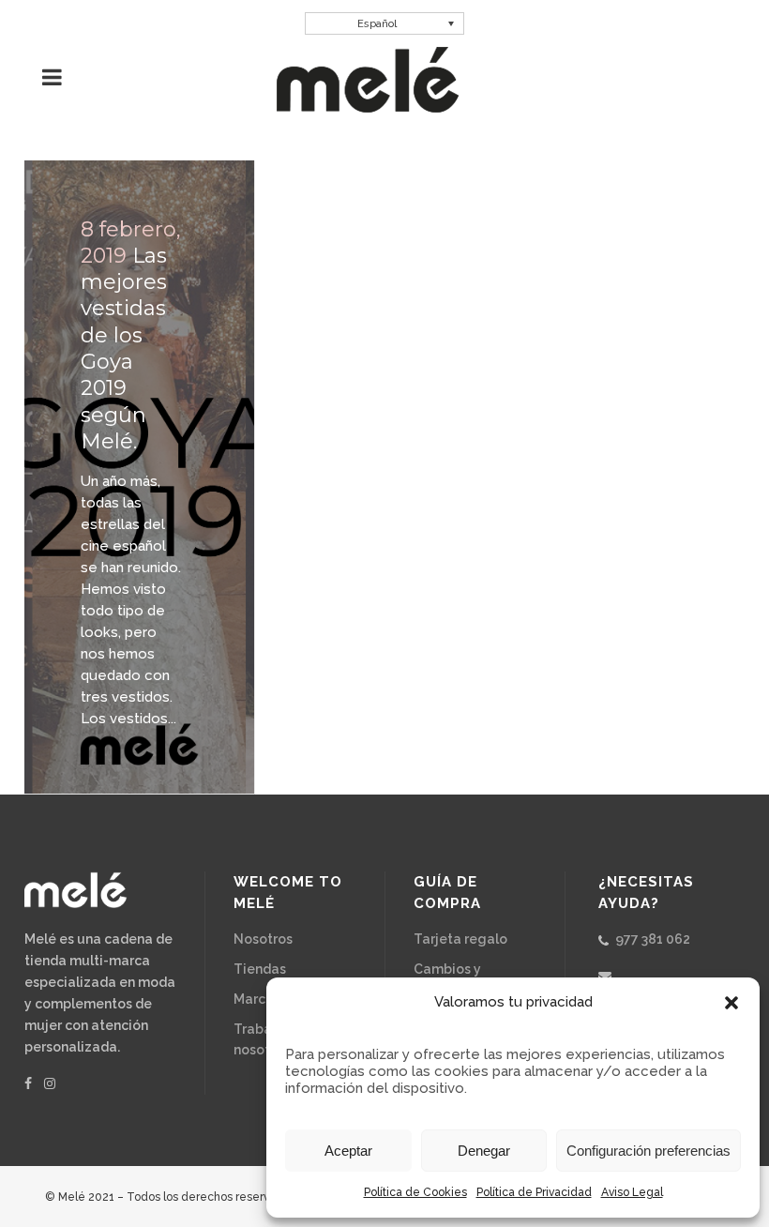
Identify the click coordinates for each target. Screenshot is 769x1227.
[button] (731, 1002)
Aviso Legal (632, 1192)
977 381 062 (652, 939)
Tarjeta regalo (460, 939)
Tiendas (260, 969)
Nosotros (263, 939)
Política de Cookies (415, 1192)
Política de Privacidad (534, 1192)
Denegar (484, 1151)
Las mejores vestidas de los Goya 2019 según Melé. (124, 348)
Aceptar (348, 1151)
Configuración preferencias (648, 1151)
